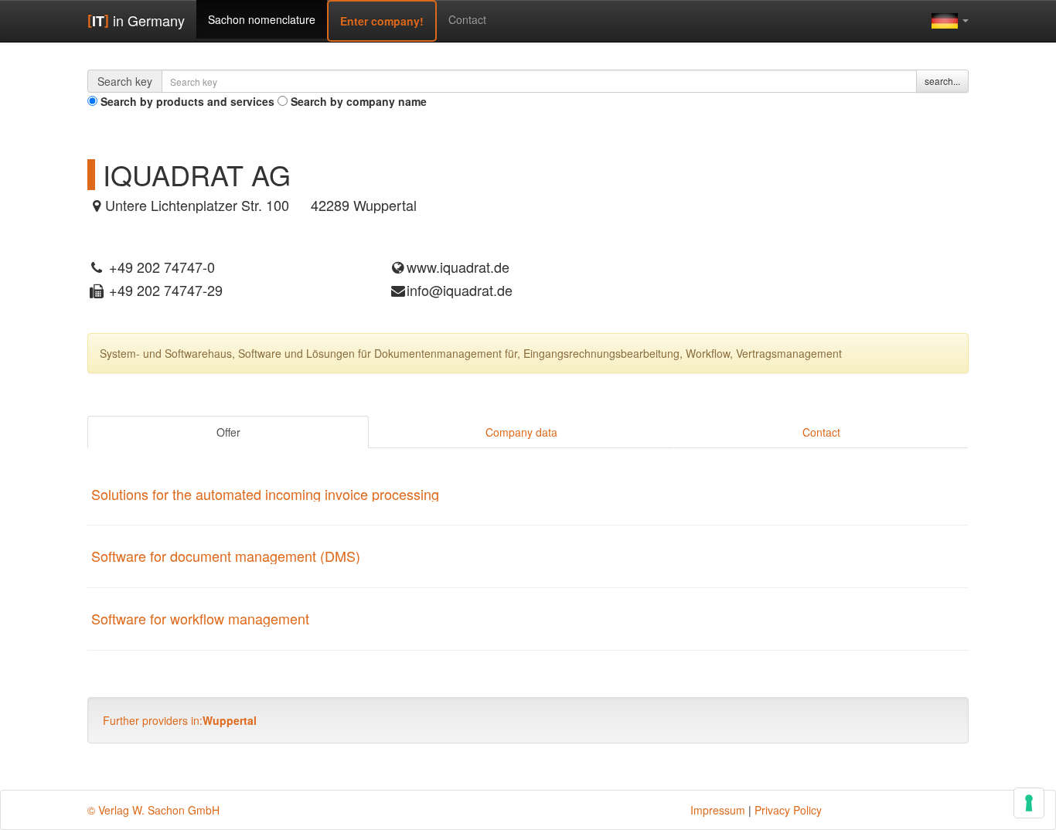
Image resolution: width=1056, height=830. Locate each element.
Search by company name (359, 101)
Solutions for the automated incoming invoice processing (265, 494)
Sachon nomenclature (261, 19)
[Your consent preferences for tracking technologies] (1029, 803)
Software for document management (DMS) (225, 556)
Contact (467, 19)
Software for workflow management (200, 618)
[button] (950, 20)
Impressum (717, 810)
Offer (228, 432)
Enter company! (382, 21)
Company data (521, 432)
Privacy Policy (788, 810)
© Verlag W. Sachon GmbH (153, 810)
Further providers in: (180, 720)
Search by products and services (187, 101)
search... (942, 80)
